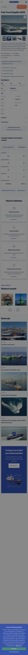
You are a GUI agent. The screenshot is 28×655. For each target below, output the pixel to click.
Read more (19, 645)
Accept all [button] (14, 648)
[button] (14, 652)
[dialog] (14, 639)
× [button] (27, 624)
